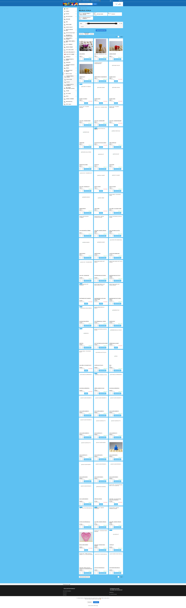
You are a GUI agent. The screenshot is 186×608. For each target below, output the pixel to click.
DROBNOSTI (68, 56)
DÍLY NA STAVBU (69, 79)
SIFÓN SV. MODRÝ (97, 186)
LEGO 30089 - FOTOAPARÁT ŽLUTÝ (85, 365)
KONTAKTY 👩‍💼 (74, 0)
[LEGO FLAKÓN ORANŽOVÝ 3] (115, 403)
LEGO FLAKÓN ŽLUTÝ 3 (83, 455)
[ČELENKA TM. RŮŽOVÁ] (86, 91)
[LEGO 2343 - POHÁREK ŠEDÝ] (86, 267)
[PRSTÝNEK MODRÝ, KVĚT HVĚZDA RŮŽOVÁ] (115, 290)
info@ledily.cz (111, 592)
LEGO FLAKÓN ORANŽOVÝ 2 (99, 411)
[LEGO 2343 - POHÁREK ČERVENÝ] (86, 113)
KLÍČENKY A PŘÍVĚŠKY (70, 98)
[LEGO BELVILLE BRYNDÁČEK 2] (115, 380)
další (121, 36)
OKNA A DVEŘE (68, 24)
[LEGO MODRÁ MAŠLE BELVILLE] (115, 560)
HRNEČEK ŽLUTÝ (82, 76)
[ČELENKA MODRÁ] (101, 91)
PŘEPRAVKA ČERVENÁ (98, 498)
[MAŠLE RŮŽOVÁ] (86, 46)
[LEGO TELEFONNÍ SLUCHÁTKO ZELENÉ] (101, 335)
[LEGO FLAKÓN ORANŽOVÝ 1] (86, 403)
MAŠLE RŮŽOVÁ (82, 53)
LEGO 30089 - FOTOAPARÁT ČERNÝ (115, 208)
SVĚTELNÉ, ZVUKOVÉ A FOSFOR (70, 65)
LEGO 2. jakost (68, 104)
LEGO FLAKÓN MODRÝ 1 (98, 455)
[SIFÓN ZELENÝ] (115, 157)
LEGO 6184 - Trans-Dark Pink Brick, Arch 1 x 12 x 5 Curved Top (115, 499)
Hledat (95, 4)
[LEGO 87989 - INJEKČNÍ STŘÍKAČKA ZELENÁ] (101, 223)
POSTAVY (67, 13)
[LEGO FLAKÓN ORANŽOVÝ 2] (101, 403)
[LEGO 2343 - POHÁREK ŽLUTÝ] (86, 179)
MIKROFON (81, 343)
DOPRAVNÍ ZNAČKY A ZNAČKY (70, 60)
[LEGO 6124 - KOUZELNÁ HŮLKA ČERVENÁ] (101, 537)
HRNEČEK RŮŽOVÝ (82, 208)
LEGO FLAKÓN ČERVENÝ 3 (83, 498)
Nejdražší (91, 33)
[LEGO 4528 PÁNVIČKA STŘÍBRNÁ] (86, 223)
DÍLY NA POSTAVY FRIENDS (69, 71)
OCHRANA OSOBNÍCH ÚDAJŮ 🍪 (95, 0)
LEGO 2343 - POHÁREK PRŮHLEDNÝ (115, 120)
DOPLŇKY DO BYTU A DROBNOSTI (70, 85)
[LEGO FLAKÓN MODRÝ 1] (101, 447)
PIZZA (110, 365)
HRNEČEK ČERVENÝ (112, 53)
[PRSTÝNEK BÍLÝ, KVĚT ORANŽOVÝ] (86, 290)
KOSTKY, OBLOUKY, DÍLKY (69, 30)
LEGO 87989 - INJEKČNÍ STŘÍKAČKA (100, 521)
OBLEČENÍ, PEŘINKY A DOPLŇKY (70, 77)
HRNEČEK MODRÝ (97, 253)
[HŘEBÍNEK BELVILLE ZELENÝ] (115, 335)
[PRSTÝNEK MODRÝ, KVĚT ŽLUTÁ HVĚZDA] (115, 267)
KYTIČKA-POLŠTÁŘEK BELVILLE (84, 521)
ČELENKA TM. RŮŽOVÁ (83, 98)
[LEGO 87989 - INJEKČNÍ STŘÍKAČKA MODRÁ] (115, 514)
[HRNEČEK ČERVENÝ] (115, 46)
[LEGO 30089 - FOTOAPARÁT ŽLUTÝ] (86, 357)
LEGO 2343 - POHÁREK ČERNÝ (99, 120)
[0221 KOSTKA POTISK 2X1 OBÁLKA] (101, 135)
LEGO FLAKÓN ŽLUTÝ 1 (98, 433)
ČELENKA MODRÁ (97, 98)
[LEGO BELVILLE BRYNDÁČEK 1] (86, 380)
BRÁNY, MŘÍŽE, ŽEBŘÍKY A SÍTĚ (70, 42)
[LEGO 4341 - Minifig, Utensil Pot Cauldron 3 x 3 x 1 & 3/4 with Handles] (86, 560)
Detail (116, 81)
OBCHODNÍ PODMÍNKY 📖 (67, 0)
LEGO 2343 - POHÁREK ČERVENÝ (84, 120)
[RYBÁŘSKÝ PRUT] (115, 313)
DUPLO (67, 96)
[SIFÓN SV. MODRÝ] (101, 179)
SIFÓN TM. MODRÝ (112, 186)
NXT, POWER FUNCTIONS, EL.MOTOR (70, 88)
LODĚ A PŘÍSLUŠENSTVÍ (70, 52)
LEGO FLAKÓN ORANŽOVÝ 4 (84, 433)
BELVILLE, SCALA (69, 73)
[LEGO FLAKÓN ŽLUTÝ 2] (115, 425)
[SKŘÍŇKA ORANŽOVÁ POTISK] (101, 380)
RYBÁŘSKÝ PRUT (112, 321)
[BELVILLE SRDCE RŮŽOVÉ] (86, 537)
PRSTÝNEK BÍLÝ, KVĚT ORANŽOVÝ (85, 298)
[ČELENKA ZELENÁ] (115, 91)
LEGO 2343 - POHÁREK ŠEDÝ (84, 275)
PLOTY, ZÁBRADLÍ (69, 44)
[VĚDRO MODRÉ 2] (86, 245)
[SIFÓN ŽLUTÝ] (101, 157)
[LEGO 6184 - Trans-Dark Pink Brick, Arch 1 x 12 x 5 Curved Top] (115, 491)
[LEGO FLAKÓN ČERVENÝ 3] (86, 491)
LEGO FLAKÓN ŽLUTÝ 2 (113, 433)
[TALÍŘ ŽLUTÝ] (115, 537)
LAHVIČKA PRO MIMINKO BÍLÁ (114, 253)
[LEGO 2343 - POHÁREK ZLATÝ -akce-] (101, 46)
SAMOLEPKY (68, 62)
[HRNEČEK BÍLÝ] (86, 135)
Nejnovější (81, 33)
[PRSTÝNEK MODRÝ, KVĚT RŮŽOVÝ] (101, 267)
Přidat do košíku (88, 59)
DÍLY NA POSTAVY (69, 16)
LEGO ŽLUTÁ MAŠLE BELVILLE (99, 567)
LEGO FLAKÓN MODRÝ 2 (113, 455)
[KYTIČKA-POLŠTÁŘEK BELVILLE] (86, 514)
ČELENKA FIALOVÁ (112, 76)
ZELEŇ (67, 8)
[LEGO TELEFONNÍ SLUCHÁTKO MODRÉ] (115, 223)
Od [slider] (88, 23)
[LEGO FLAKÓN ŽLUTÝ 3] (86, 447)
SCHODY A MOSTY (69, 27)
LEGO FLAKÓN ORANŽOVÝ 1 (84, 411)
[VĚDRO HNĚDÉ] (101, 201)
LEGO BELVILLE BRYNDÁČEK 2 (114, 388)
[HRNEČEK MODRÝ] (101, 245)
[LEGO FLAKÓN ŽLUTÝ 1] (101, 425)
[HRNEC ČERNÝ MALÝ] (115, 135)
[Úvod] (70, 4)
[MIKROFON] (86, 335)
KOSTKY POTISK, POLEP (70, 32)
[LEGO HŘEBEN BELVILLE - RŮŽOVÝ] (101, 313)
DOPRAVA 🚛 (79, 0)
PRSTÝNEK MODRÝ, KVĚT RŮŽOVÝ (100, 275)
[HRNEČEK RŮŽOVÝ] (86, 201)
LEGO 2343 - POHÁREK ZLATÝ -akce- (100, 53)
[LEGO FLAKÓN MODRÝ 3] (86, 469)
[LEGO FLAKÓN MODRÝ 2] (115, 447)
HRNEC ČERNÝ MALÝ (112, 142)
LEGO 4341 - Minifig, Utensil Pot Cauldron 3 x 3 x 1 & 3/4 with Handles (85, 568)
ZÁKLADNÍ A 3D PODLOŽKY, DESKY (69, 36)
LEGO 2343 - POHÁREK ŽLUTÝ (84, 186)
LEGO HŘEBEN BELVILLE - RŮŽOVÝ (100, 321)
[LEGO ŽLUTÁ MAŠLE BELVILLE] (101, 560)
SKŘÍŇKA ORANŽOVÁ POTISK (99, 388)
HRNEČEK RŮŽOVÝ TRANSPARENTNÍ (100, 76)
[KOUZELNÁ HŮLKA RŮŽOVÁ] (86, 313)
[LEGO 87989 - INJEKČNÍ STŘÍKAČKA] (101, 514)
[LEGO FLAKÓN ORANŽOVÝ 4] (86, 425)
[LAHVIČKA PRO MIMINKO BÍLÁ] (115, 245)
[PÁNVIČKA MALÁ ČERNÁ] (86, 157)
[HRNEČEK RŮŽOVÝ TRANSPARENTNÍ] (101, 69)
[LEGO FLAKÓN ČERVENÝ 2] (115, 469)
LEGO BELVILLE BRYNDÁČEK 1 (84, 388)
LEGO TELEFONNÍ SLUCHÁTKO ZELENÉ (100, 343)
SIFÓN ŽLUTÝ (96, 164)
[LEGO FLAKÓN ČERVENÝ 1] (101, 469)
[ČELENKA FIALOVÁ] (115, 69)
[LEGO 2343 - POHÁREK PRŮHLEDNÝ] (115, 113)
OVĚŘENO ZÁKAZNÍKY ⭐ (86, 0)
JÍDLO (67, 21)
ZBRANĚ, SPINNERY (69, 47)
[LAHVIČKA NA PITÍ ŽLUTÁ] (101, 357)
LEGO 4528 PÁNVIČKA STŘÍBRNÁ (84, 230)
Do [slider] (116, 23)
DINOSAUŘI (68, 19)
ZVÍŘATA (67, 11)
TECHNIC (67, 90)
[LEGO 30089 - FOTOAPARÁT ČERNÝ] (115, 201)
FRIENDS (67, 68)
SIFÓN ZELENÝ (111, 164)
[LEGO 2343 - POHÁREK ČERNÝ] (101, 113)
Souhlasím (96, 602)
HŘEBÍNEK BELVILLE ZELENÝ (114, 343)
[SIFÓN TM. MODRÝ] (115, 179)
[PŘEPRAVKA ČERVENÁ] (101, 491)
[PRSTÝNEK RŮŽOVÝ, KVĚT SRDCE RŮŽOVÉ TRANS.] (101, 290)
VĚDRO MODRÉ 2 (82, 253)
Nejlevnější (86, 33)
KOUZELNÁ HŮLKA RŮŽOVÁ (84, 321)
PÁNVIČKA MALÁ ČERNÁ (83, 164)
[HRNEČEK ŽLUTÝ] (86, 69)
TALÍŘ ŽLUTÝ (111, 544)
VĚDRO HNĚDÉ (96, 208)
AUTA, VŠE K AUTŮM (69, 49)
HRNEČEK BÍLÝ (81, 142)
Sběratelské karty (69, 101)
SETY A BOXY (68, 93)
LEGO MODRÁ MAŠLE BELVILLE (114, 567)
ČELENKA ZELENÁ (112, 98)
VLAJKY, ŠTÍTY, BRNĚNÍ (70, 54)
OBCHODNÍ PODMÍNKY (67, 591)
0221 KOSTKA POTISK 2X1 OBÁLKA (100, 142)
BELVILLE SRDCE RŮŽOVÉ (83, 544)
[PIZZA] (115, 357)
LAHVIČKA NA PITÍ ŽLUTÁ (98, 365)
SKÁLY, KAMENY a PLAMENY (69, 39)
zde (97, 605)
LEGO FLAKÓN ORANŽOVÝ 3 (114, 411)
